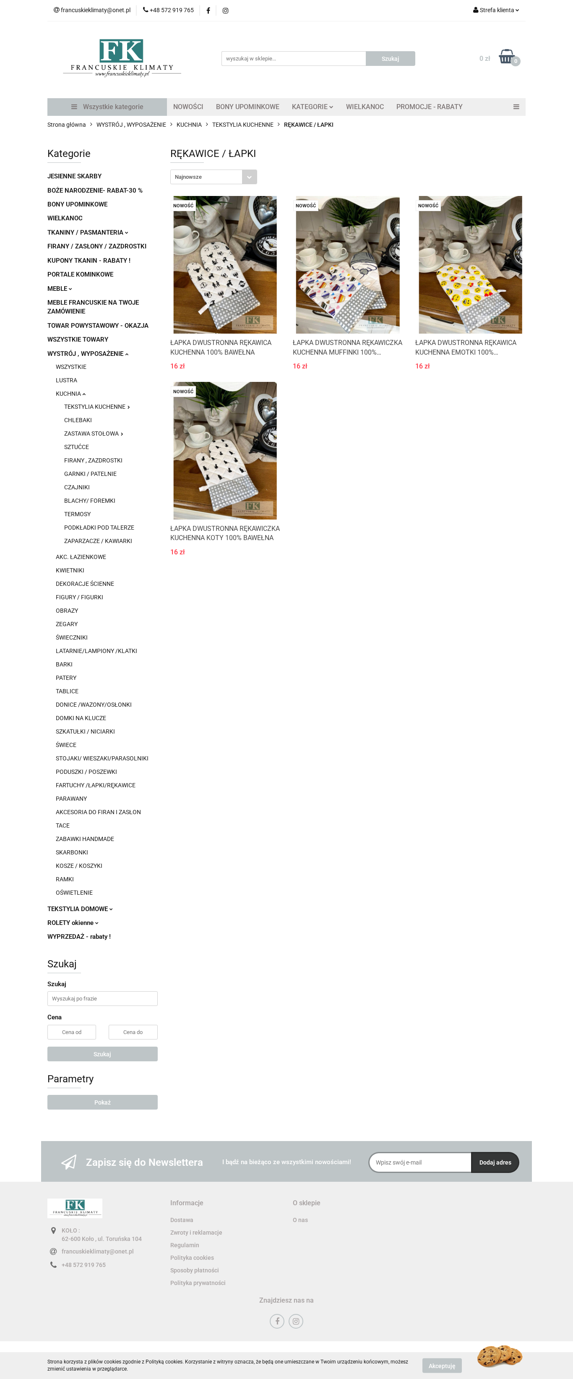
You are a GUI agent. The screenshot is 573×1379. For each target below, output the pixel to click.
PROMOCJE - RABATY (429, 107)
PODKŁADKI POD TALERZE (99, 527)
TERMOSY (77, 514)
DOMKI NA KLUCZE (81, 718)
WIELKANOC (365, 107)
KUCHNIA (69, 393)
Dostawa (181, 1220)
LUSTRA (66, 380)
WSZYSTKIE (71, 366)
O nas (300, 1220)
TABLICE (67, 691)
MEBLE (58, 289)
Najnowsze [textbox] (188, 177)
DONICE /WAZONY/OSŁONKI (94, 704)
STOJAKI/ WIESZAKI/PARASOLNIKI (102, 758)
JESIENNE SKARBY (74, 176)
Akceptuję (442, 1365)
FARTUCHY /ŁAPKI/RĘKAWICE (95, 785)
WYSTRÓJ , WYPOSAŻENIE (86, 354)
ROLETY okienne (71, 923)
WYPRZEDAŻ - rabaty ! (79, 936)
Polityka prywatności (198, 1283)
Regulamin (184, 1245)
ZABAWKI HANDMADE (85, 839)
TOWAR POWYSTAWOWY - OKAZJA (97, 325)
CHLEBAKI (78, 420)
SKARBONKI (72, 852)
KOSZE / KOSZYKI (79, 865)
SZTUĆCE (76, 447)
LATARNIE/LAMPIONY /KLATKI (96, 651)
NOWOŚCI (188, 107)
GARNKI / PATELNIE (90, 473)
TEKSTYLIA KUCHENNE (95, 406)
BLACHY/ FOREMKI (89, 500)
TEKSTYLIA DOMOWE (78, 909)
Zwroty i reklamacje (196, 1232)
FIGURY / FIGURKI (79, 597)
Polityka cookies (192, 1257)
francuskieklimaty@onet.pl (98, 1251)
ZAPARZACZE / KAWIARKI (98, 541)
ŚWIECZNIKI (72, 637)
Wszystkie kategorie (112, 107)
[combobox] (213, 177)
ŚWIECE (66, 745)
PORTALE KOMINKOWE (80, 274)
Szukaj (102, 1054)
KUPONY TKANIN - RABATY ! (88, 260)
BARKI (64, 664)
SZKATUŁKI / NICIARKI (85, 731)
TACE (63, 825)
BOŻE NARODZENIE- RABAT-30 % (95, 190)
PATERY (66, 677)
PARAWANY (71, 798)
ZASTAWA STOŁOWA (92, 433)
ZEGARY (67, 624)
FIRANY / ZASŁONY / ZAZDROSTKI (96, 246)
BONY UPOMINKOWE (247, 107)
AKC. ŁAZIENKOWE (81, 557)
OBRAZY (67, 610)
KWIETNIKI (70, 570)
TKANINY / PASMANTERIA (86, 232)
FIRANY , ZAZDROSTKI (93, 460)
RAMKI (65, 879)
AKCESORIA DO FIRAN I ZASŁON (98, 812)
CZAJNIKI (77, 487)
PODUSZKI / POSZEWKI (86, 771)
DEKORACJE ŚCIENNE (85, 583)
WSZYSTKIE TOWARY (77, 339)
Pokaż (102, 1102)
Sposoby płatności (194, 1270)
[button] (186, 1203)
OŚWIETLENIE (74, 892)
